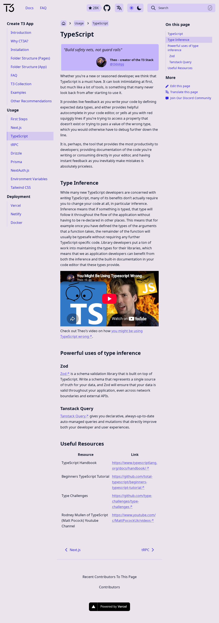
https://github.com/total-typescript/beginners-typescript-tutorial (132, 482)
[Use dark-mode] (135, 7)
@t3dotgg (117, 64)
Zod (64, 366)
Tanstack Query (76, 408)
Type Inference (79, 182)
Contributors (109, 587)
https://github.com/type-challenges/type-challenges (132, 501)
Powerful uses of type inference (100, 352)
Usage (79, 23)
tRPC (145, 549)
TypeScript (100, 23)
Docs (29, 8)
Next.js (75, 549)
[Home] (8, 8)
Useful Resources (82, 443)
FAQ (43, 8)
